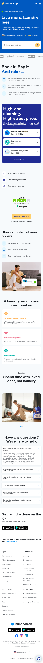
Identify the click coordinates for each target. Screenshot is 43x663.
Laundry (26, 556)
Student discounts (29, 584)
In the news (6, 598)
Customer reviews (8, 572)
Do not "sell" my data (28, 643)
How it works (7, 556)
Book (35, 3)
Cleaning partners (8, 614)
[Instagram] (21, 635)
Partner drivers (7, 610)
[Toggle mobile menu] (40, 3)
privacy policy (32, 641)
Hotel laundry (28, 574)
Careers (5, 606)
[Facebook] (16, 635)
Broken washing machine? (29, 579)
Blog (3, 602)
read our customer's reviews (22, 221)
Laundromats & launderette (28, 569)
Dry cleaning (27, 560)
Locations (5, 568)
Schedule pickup (21, 216)
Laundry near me (8, 581)
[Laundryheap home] (10, 3)
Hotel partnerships (30, 593)
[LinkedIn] (26, 635)
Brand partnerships (30, 598)
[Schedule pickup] (37, 45)
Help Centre (6, 564)
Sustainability (7, 577)
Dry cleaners (27, 564)
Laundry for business (31, 602)
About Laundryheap (9, 593)
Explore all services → (21, 160)
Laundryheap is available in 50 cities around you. (21, 540)
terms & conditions (14, 643)
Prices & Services (8, 560)
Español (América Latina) (25, 658)
